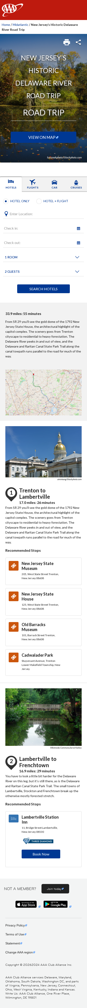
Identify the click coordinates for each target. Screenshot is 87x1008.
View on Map (41, 137)
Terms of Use (14, 934)
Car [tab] (54, 187)
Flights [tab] (32, 187)
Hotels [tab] (11, 187)
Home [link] (6, 25)
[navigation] (43, 10)
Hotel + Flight (56, 201)
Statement (12, 943)
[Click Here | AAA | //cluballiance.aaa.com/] (12, 13)
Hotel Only (19, 201)
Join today (54, 889)
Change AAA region (19, 952)
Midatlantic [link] (20, 25)
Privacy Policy (15, 925)
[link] (67, 41)
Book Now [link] (41, 854)
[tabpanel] (43, 247)
